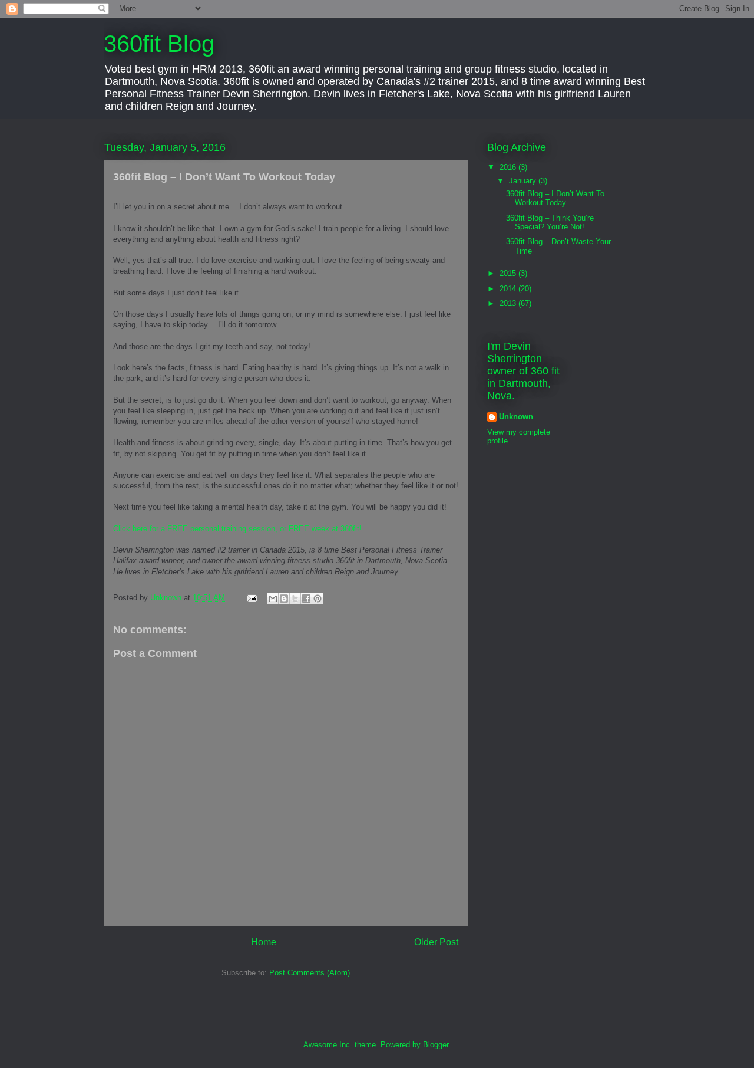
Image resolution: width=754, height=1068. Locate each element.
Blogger (435, 1044)
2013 (509, 303)
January (523, 180)
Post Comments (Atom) (309, 972)
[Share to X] (295, 598)
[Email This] (273, 598)
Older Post (436, 942)
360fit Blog (159, 44)
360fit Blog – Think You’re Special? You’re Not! (550, 222)
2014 (509, 288)
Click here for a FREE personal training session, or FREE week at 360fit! (237, 528)
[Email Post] (251, 597)
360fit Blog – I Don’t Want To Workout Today (555, 198)
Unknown (516, 416)
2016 (509, 167)
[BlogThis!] (284, 598)
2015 (509, 273)
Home (263, 942)
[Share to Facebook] (306, 598)
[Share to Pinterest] (317, 598)
